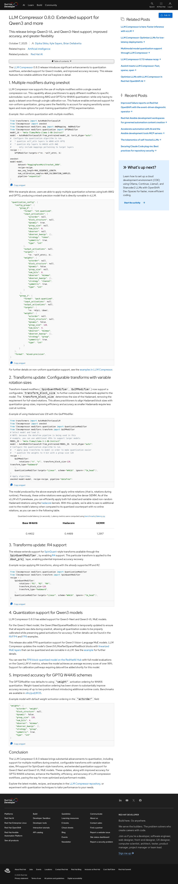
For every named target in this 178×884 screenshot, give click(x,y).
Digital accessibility (75, 878)
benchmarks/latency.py (95, 516)
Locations (48, 870)
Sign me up (125, 853)
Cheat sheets (67, 828)
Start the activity (132, 203)
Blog (63, 832)
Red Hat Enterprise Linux (15, 823)
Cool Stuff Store (109, 870)
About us (94, 818)
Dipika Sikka (41, 43)
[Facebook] (140, 801)
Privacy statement (21, 878)
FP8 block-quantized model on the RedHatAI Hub (54, 659)
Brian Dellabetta (72, 43)
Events (65, 837)
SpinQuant (50, 551)
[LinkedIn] (120, 801)
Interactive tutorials (41, 828)
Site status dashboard (99, 837)
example (88, 650)
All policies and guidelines (54, 878)
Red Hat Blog (76, 870)
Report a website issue (100, 832)
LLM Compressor (23, 67)
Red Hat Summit (124, 870)
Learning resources (70, 818)
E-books (65, 823)
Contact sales (96, 823)
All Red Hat (161, 7)
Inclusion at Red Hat (92, 870)
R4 (53, 555)
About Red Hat (20, 870)
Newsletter (66, 842)
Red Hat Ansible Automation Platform (13, 834)
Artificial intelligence (39, 48)
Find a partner (96, 828)
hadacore (46, 502)
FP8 (24, 636)
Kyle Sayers (56, 43)
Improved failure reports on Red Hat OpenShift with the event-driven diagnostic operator (143, 107)
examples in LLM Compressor (96, 369)
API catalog (38, 832)
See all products (11, 840)
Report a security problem (101, 842)
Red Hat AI (37, 54)
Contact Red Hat (61, 870)
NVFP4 (13, 636)
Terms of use (36, 878)
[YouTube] (127, 801)
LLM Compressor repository (85, 783)
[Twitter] (133, 801)
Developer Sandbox (41, 818)
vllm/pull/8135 (33, 693)
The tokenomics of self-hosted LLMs (140, 139)
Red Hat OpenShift (12, 828)
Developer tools (40, 823)
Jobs (31, 870)
